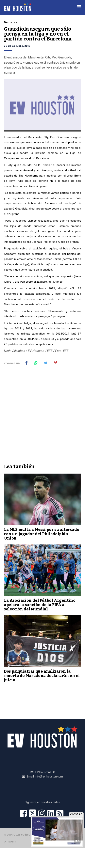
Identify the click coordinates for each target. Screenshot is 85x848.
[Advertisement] (42, 417)
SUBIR (12, 841)
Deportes (10, 22)
